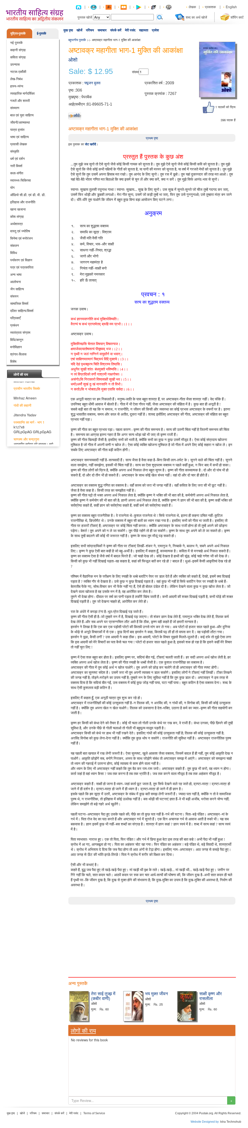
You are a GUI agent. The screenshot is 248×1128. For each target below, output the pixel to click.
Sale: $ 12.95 (91, 71)
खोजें (79, 30)
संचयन (14, 296)
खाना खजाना (18, 209)
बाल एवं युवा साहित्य (22, 115)
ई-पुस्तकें (41, 33)
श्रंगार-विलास (18, 354)
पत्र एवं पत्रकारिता (21, 267)
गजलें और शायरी (20, 100)
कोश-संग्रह (17, 216)
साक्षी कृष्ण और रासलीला (210, 995)
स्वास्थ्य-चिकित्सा (20, 180)
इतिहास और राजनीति (22, 201)
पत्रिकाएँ (15, 317)
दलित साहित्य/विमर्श (21, 310)
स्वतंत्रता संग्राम (20, 332)
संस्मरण (14, 107)
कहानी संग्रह (18, 49)
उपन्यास (15, 64)
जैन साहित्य (17, 288)
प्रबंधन (14, 325)
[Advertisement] (151, 938)
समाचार (102, 30)
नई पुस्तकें (16, 42)
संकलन (14, 245)
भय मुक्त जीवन (156, 993)
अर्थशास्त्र (16, 223)
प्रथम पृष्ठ (152, 137)
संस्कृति (14, 151)
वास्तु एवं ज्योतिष (20, 230)
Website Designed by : (205, 1121)
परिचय (90, 30)
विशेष (13, 361)
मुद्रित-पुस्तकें (18, 33)
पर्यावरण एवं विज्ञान (21, 259)
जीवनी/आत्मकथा (20, 122)
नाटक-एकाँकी (18, 71)
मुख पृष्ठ (68, 30)
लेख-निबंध (16, 78)
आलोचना (15, 281)
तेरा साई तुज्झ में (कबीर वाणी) (103, 995)
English (231, 6)
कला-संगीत (16, 172)
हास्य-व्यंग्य (16, 86)
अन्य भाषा (16, 274)
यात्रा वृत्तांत (17, 129)
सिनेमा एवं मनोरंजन (21, 238)
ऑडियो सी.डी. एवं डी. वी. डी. (28, 194)
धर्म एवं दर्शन (17, 158)
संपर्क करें (115, 30)
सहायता (143, 30)
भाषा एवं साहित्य (19, 136)
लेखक (192, 6)
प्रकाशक (210, 6)
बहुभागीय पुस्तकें (77, 39)
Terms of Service (94, 1113)
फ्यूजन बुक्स (92, 83)
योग (12, 187)
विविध (13, 252)
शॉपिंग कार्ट (237, 17)
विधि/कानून (16, 339)
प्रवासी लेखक (18, 144)
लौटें (77, 115)
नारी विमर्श (16, 165)
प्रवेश (155, 30)
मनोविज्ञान (16, 346)
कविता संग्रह (18, 57)
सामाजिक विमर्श (19, 303)
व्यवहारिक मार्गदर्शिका (22, 93)
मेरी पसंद (130, 30)
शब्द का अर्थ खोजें (196, 17)
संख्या (135, 71)
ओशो (73, 60)
